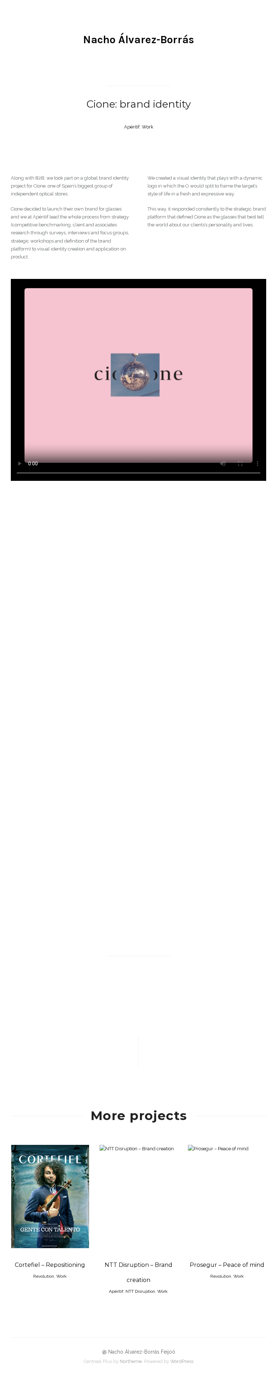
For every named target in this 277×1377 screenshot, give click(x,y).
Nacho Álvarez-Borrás (138, 39)
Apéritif (132, 127)
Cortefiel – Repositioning (50, 1264)
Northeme (131, 1361)
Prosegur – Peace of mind (227, 1264)
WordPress (181, 1361)
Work (147, 127)
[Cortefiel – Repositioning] (202, 1051)
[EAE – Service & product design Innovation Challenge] (74, 1051)
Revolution (43, 1276)
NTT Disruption (140, 1291)
